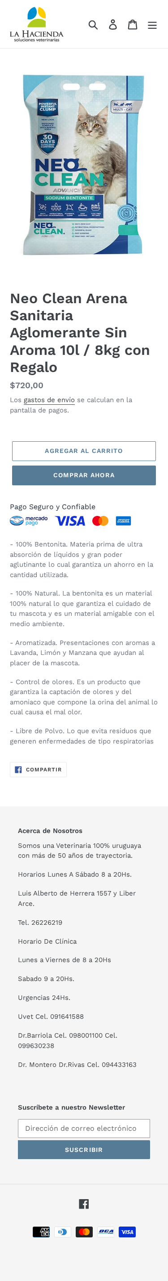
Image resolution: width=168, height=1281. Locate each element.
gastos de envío (49, 400)
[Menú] (152, 24)
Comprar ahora (84, 475)
